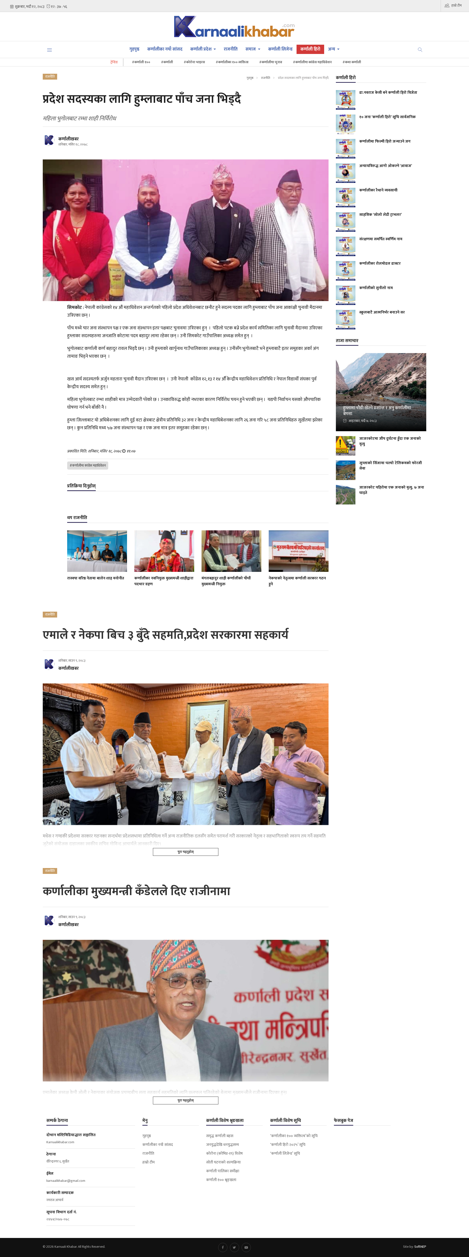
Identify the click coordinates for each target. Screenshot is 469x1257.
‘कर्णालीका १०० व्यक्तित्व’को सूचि (294, 1136)
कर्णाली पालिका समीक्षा (222, 1171)
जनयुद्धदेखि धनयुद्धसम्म (222, 1145)
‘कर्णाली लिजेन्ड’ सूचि (285, 1154)
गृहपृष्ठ (134, 49)
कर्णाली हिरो (310, 49)
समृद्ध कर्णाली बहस (219, 1136)
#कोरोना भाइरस (194, 62)
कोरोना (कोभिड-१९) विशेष (224, 1154)
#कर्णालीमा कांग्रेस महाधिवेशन (312, 62)
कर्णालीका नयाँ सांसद (164, 49)
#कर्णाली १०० (141, 62)
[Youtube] (246, 1247)
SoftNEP (420, 1246)
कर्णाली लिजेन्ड (280, 49)
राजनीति (231, 49)
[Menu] (49, 50)
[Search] (420, 49)
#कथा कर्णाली (351, 62)
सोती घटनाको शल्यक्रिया (223, 1162)
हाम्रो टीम (456, 5)
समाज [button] (251, 49)
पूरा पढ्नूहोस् (186, 852)
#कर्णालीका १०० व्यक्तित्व (232, 62)
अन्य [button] (332, 49)
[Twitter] (234, 1247)
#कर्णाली (167, 62)
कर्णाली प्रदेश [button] (201, 49)
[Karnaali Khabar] (234, 26)
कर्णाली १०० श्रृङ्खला (221, 1180)
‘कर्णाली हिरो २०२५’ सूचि (287, 1145)
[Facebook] (222, 1247)
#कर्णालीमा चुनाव (270, 62)
